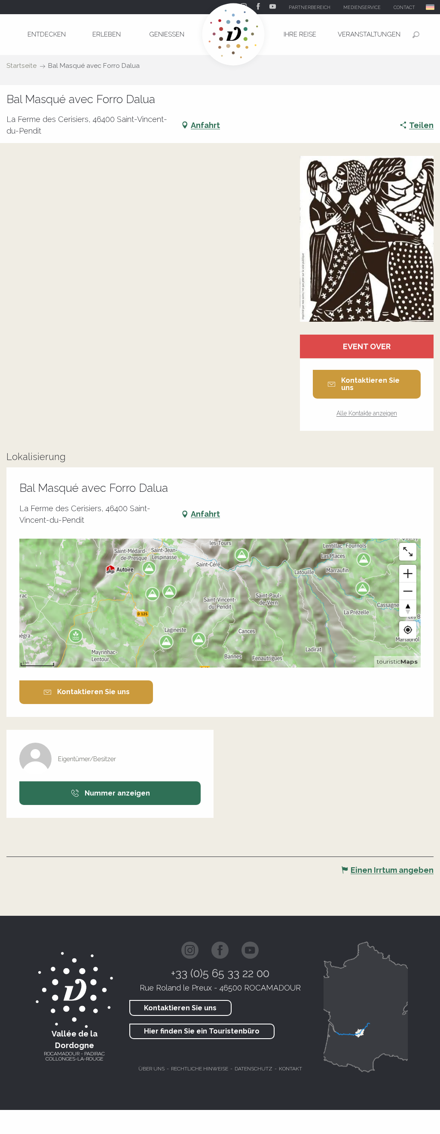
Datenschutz (253, 1068)
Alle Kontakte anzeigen (366, 413)
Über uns (151, 1068)
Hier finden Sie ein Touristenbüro (202, 1031)
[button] (431, 7)
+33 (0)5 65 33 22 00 (220, 973)
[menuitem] (46, 34)
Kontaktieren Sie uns (180, 1008)
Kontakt (290, 1068)
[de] (431, 7)
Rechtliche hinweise (199, 1068)
